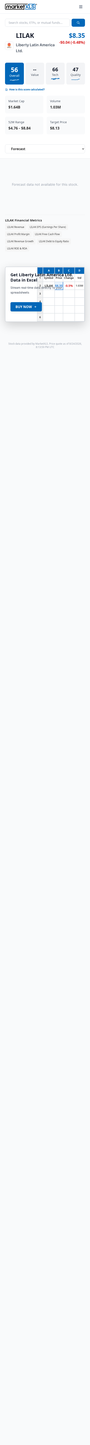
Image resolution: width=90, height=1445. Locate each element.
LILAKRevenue (15, 227)
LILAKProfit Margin (18, 234)
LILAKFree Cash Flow (47, 234)
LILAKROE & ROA (17, 248)
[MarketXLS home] (21, 7)
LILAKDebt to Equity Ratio (54, 241)
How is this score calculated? (27, 89)
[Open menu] (81, 7)
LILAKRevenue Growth (20, 241)
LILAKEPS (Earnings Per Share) (48, 227)
